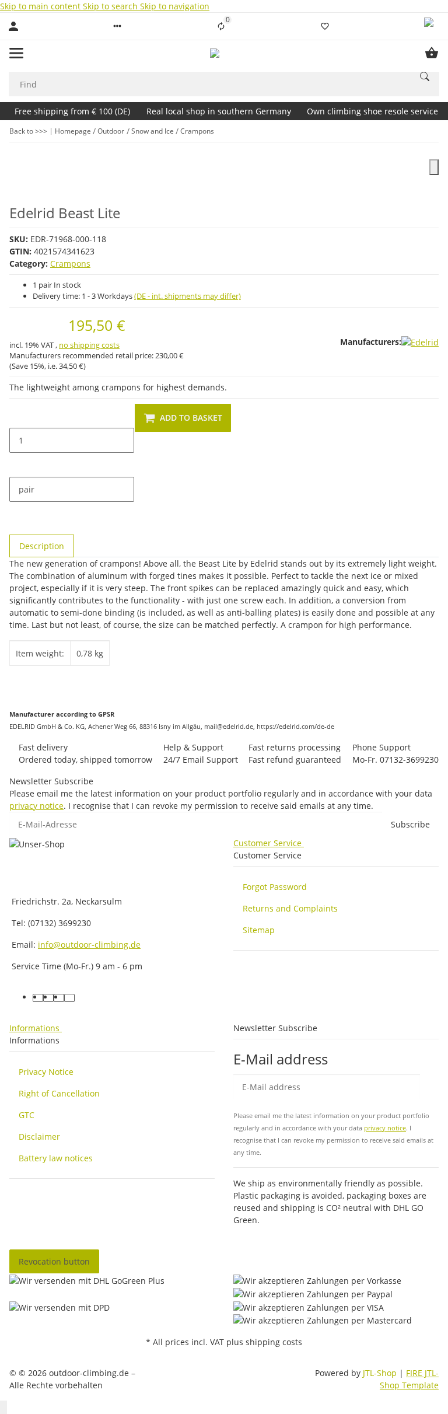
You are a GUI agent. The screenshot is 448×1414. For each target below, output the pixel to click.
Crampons (70, 263)
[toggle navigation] (16, 53)
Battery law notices (56, 1158)
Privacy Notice (46, 1071)
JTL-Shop (381, 1372)
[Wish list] (325, 26)
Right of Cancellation (59, 1093)
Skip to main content (41, 6)
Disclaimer (39, 1136)
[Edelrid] (420, 341)
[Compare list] (221, 26)
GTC (26, 1114)
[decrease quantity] (18, 415)
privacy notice (36, 805)
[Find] (424, 76)
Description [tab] (41, 545)
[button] (117, 26)
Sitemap (259, 929)
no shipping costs (89, 345)
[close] (434, 167)
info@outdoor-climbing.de (89, 944)
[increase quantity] (18, 465)
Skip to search (111, 6)
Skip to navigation (174, 6)
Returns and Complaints (290, 908)
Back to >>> (28, 131)
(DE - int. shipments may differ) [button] (187, 296)
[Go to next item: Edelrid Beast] (431, 131)
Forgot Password (275, 886)
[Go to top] (3, 1407)
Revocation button (54, 1261)
